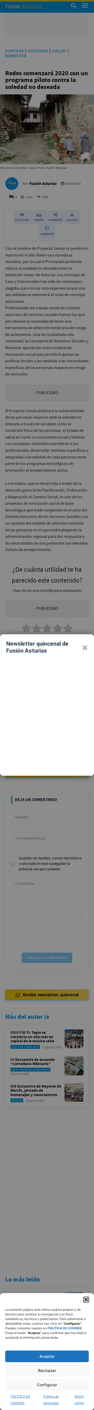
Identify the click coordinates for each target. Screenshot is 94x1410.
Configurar (47, 1384)
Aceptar (47, 1356)
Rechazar (47, 1370)
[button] (86, 1299)
